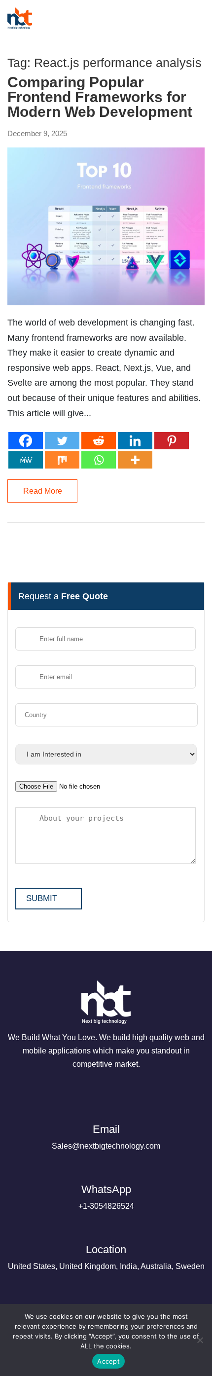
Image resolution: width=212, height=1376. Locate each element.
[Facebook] (25, 440)
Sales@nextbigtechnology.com (106, 1136)
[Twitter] (62, 440)
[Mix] (62, 460)
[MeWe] (25, 460)
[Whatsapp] (98, 460)
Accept (108, 1361)
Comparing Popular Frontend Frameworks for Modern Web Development (99, 97)
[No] (200, 1340)
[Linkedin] (135, 440)
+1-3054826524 (106, 1196)
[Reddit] (98, 440)
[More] (135, 460)
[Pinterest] (171, 440)
